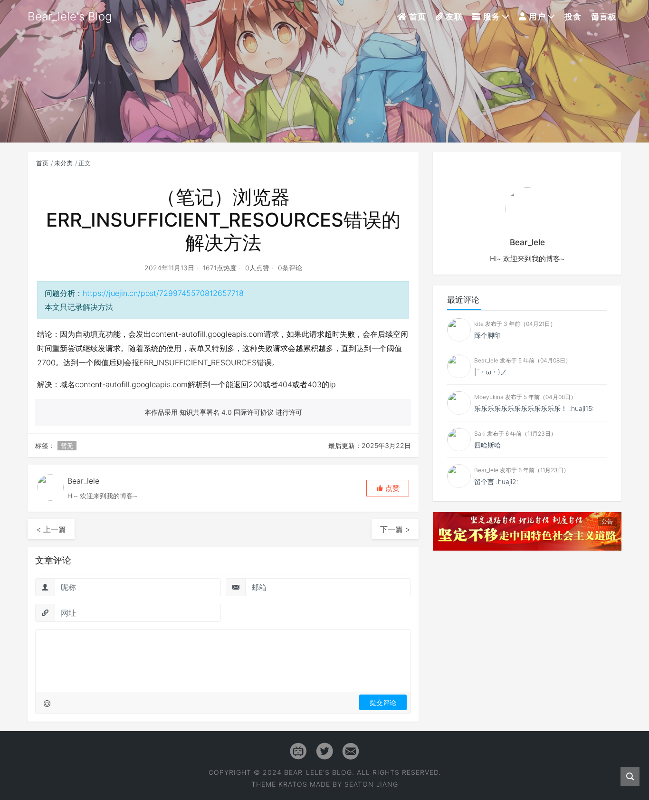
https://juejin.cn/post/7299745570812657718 (163, 293)
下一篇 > (395, 529)
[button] (387, 488)
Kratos (292, 784)
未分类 (63, 163)
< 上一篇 (51, 529)
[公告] (527, 530)
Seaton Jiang (371, 784)
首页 (42, 163)
